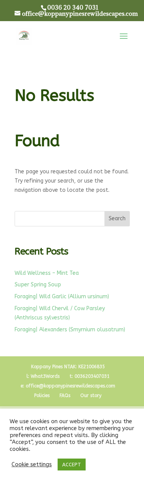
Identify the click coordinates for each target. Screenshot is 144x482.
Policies (42, 395)
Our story (90, 395)
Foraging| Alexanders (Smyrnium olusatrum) (70, 329)
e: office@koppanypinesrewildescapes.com (68, 386)
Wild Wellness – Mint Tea (47, 273)
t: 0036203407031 (89, 376)
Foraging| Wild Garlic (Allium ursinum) (62, 296)
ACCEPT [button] (71, 464)
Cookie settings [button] (32, 464)
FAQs (65, 395)
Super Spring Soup (38, 284)
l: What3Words (43, 376)
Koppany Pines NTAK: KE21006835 (68, 366)
